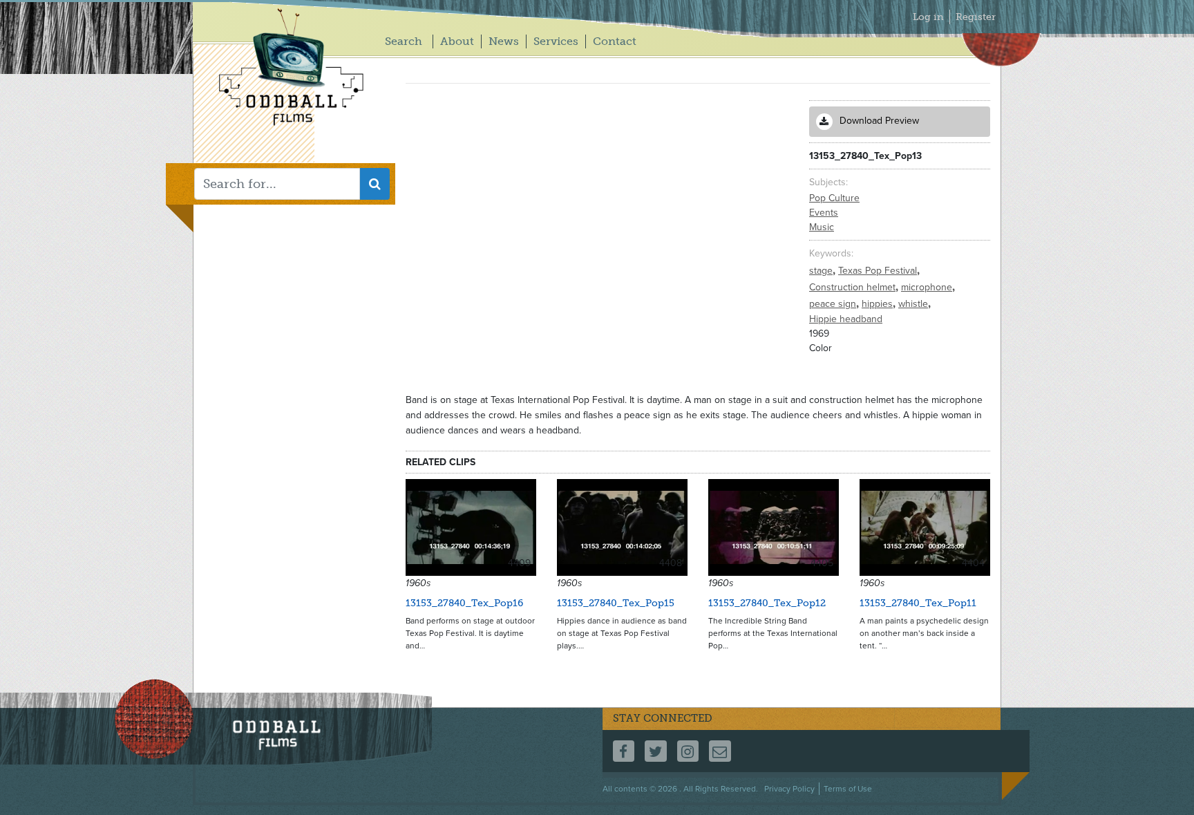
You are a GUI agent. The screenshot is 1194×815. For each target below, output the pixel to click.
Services (555, 41)
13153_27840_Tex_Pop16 (464, 603)
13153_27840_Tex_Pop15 (615, 603)
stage (822, 271)
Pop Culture (834, 198)
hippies (879, 304)
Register (976, 17)
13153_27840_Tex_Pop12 (767, 603)
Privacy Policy (789, 789)
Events (823, 212)
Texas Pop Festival (879, 271)
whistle (914, 304)
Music (821, 227)
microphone (928, 287)
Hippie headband (845, 319)
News (504, 41)
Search (403, 41)
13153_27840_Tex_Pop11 (918, 603)
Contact (614, 41)
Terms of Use (848, 789)
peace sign (834, 304)
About (457, 41)
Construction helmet (853, 287)
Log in (928, 17)
